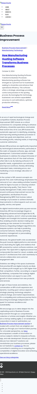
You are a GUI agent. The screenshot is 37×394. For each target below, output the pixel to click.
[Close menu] (0, 380)
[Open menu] (2, 27)
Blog (7, 14)
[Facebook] (1, 365)
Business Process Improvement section (15, 324)
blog (25, 331)
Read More (7, 107)
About (7, 9)
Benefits (8, 12)
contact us (18, 346)
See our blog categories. (9, 357)
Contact (8, 17)
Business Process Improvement (14, 48)
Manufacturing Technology (12, 50)
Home (7, 7)
